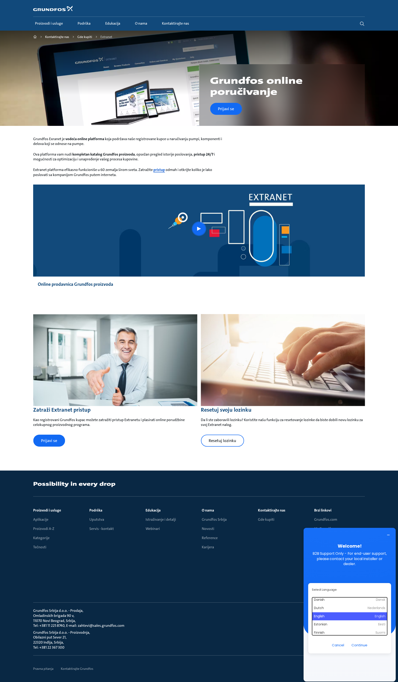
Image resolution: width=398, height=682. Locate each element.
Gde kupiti (266, 519)
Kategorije (41, 538)
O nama (208, 510)
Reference (210, 538)
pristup (159, 169)
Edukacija (153, 510)
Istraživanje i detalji (161, 519)
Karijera (208, 547)
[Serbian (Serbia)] (35, 37)
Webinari (153, 528)
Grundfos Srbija (214, 519)
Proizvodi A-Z (43, 528)
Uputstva (96, 519)
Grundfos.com (325, 519)
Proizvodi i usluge (47, 510)
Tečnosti (39, 547)
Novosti (208, 528)
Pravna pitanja (43, 669)
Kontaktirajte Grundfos (77, 669)
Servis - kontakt (101, 528)
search (362, 24)
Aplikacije (40, 519)
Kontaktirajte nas (271, 510)
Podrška (95, 510)
